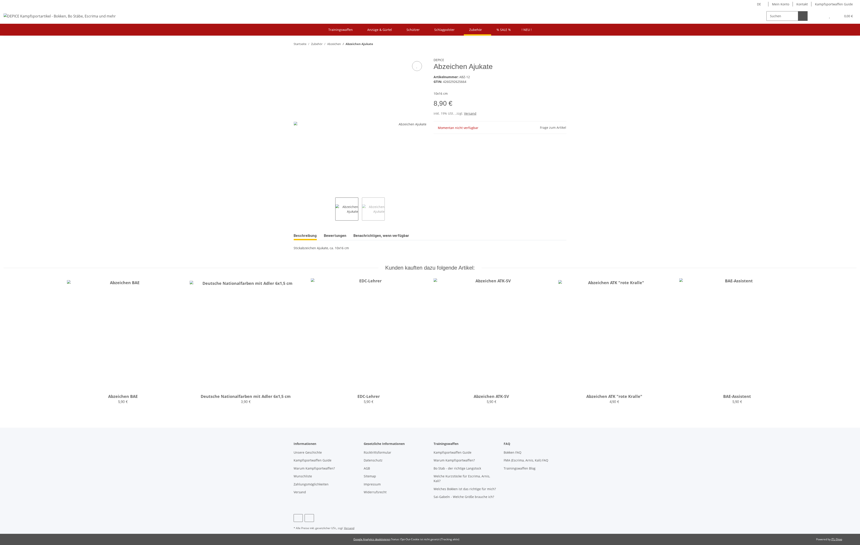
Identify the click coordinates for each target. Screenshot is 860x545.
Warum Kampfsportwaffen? (314, 468)
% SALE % (504, 30)
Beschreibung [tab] (305, 236)
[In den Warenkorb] (297, 55)
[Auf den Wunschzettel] (417, 66)
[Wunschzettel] (829, 16)
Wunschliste (303, 476)
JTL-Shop (836, 539)
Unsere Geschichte (308, 452)
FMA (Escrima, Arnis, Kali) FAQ (526, 460)
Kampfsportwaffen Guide (834, 4)
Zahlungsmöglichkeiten (311, 484)
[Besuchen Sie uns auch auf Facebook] (298, 518)
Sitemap (370, 476)
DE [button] (759, 4)
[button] (820, 16)
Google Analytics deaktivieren (371, 539)
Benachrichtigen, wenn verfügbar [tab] (381, 236)
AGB (367, 468)
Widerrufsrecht (375, 492)
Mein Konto (780, 4)
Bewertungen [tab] (335, 236)
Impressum (372, 484)
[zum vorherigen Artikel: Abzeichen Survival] (552, 44)
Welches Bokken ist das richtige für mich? (465, 489)
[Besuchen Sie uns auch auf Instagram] (309, 518)
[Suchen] (803, 16)
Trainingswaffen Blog (519, 468)
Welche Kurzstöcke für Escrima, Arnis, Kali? (462, 478)
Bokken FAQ (512, 452)
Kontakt (802, 4)
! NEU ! (527, 30)
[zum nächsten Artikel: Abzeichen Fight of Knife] (561, 44)
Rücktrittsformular (377, 452)
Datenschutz (373, 460)
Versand (470, 113)
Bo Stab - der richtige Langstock (457, 468)
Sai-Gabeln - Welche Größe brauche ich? (464, 497)
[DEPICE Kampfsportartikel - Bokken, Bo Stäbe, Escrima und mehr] (60, 16)
